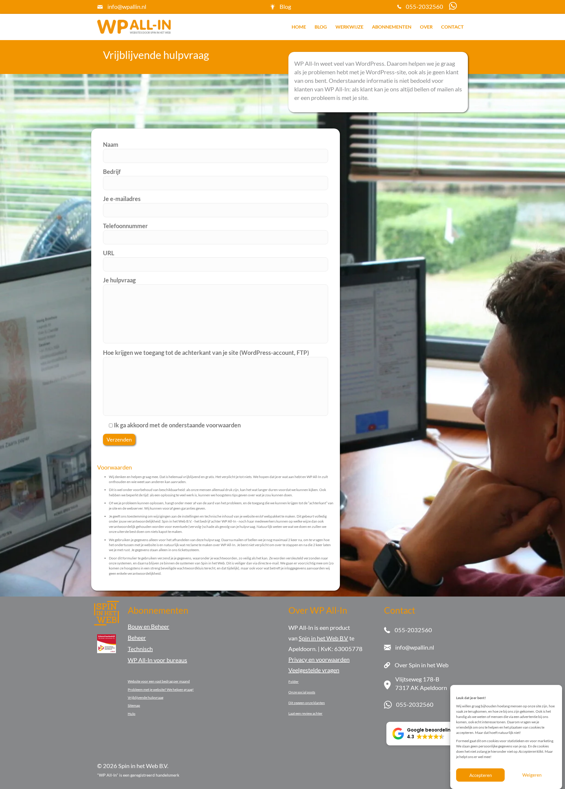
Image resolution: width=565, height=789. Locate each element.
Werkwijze (349, 26)
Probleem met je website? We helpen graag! (161, 689)
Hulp (131, 713)
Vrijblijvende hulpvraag (145, 697)
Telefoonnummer (125, 225)
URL (108, 252)
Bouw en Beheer (148, 626)
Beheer (137, 637)
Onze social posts (301, 692)
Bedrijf (112, 171)
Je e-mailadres (122, 198)
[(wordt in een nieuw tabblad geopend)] (106, 642)
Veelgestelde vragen (313, 669)
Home (299, 26)
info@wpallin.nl (126, 6)
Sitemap (134, 705)
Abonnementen (391, 26)
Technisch (140, 648)
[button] (423, 733)
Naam (110, 144)
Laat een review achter (305, 713)
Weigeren (531, 775)
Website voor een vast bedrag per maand (159, 681)
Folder (293, 681)
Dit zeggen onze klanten (306, 703)
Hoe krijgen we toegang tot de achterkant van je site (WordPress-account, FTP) (206, 352)
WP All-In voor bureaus (157, 659)
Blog (321, 26)
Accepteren (480, 775)
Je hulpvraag (119, 280)
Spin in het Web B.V (323, 638)
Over (426, 26)
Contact (452, 26)
